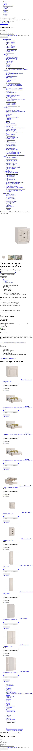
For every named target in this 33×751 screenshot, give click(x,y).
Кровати (8, 108)
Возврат (5, 11)
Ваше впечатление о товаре (7, 323)
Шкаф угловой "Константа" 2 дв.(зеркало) (15, 619)
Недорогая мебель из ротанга (13, 84)
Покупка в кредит (8, 6)
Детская (5, 133)
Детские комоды (10, 144)
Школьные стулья (10, 148)
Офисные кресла (10, 179)
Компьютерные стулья (12, 174)
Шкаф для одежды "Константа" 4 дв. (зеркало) (16, 672)
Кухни (4, 87)
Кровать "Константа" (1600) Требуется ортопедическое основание (18, 433)
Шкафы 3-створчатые (11, 160)
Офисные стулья (10, 178)
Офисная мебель (7, 171)
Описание (5, 280)
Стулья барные (10, 98)
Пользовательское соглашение (14, 730)
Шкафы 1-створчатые (11, 157)
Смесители (9, 91)
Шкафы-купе (9, 61)
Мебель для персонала (12, 186)
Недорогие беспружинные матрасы (15, 127)
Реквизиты (9, 689)
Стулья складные (10, 198)
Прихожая (5, 54)
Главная (2, 212)
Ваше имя (2, 325)
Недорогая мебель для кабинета (14, 187)
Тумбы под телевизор (11, 74)
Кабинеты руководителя (12, 183)
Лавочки (8, 208)
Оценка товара (4, 319)
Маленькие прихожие (11, 57)
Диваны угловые (10, 42)
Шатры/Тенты (10, 204)
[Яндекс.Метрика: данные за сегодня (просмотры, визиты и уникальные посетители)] (11, 692)
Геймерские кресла (11, 180)
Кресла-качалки (10, 77)
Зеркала (8, 65)
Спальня (5, 107)
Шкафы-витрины (10, 168)
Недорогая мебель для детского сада (15, 155)
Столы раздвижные (11, 104)
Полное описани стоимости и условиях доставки (13, 342)
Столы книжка (10, 100)
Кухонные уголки (10, 93)
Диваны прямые (10, 40)
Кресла (8, 51)
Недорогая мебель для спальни (14, 131)
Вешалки (8, 64)
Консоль (8, 66)
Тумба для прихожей (11, 59)
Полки (8, 81)
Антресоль (9, 170)
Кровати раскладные (11, 201)
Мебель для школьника (12, 149)
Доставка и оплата (8, 282)
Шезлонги (9, 205)
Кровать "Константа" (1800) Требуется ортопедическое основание (18, 460)
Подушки (8, 119)
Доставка (5, 7)
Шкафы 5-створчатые (11, 163)
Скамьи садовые (10, 202)
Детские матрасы (10, 140)
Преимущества (10, 685)
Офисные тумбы (10, 176)
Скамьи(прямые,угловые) (12, 95)
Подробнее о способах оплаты (8, 358)
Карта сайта (9, 691)
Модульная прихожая (11, 55)
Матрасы (8, 115)
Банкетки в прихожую (12, 58)
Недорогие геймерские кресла (14, 190)
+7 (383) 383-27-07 (5, 22)
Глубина (5, 290)
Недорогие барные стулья (13, 106)
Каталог (5, 3)
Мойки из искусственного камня (14, 88)
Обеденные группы (11, 92)
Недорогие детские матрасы (13, 153)
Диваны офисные (10, 46)
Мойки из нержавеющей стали (14, 89)
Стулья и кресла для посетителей (14, 182)
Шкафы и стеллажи (11, 145)
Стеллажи (8, 80)
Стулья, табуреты (10, 96)
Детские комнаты (10, 134)
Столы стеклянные (11, 103)
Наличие (5, 294)
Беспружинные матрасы (12, 117)
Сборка (5, 8)
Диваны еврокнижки (11, 49)
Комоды (8, 121)
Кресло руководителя (11, 184)
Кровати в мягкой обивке (12, 110)
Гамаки (8, 209)
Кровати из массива (11, 112)
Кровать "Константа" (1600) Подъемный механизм (17, 486)
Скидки (5, 15)
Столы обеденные (11, 102)
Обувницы (9, 62)
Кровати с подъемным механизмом (15, 111)
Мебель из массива (11, 195)
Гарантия (5, 10)
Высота (5, 288)
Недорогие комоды (11, 129)
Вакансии (5, 14)
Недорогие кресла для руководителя (15, 189)
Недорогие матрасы (11, 130)
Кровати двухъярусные (12, 137)
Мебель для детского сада (12, 151)
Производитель (7, 285)
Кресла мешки (10, 53)
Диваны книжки (10, 47)
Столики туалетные (11, 125)
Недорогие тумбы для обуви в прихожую (17, 69)
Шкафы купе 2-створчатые (13, 165)
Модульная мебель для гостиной (14, 73)
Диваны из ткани (10, 43)
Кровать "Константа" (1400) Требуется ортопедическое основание (18, 407)
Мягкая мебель (7, 39)
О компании (6, 1)
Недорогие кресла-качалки (13, 83)
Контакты (5, 12)
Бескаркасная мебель (11, 50)
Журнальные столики (11, 76)
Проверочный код (4, 326)
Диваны (8, 141)
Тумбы (8, 122)
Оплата (5, 4)
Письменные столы (11, 146)
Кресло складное (10, 199)
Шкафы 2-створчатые (11, 159)
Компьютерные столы (12, 172)
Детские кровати (10, 136)
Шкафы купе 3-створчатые (13, 167)
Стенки (8, 72)
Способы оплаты (10, 710)
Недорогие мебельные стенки (14, 85)
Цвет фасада (6, 292)
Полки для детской (11, 142)
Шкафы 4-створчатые (11, 161)
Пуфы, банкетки (10, 123)
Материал (5, 286)
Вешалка (8, 191)
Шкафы (5, 156)
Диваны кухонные (11, 45)
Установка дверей (10, 719)
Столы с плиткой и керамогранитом (15, 99)
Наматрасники (10, 118)
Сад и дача (6, 193)
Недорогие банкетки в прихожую (15, 68)
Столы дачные (10, 197)
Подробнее (6, 390)
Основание (9, 114)
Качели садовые (10, 194)
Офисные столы (10, 175)
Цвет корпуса (6, 293)
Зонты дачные (10, 206)
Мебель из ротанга (11, 78)
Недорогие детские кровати (13, 152)
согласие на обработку (11, 35)
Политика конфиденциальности (14, 729)
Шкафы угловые (10, 164)
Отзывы (5, 281)
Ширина (5, 289)
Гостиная (5, 70)
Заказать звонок (4, 24)
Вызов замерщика (11, 720)
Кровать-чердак (10, 138)
